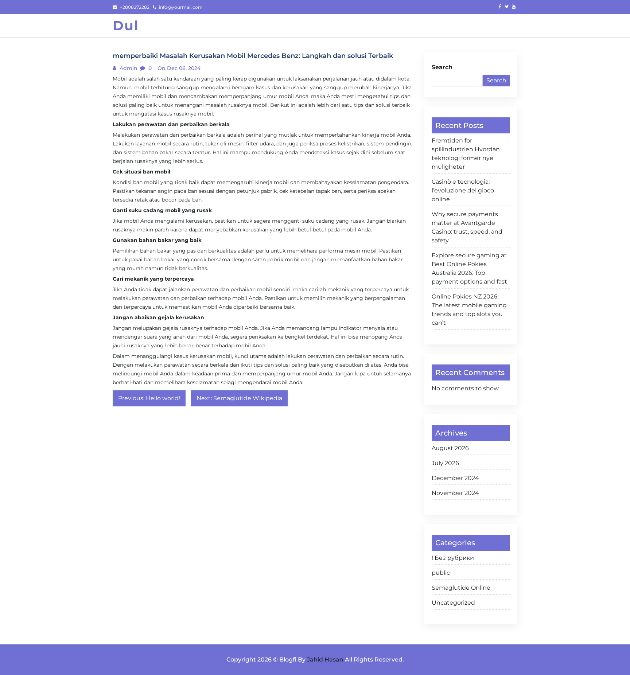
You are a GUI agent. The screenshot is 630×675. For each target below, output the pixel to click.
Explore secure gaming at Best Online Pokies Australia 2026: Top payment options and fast (469, 268)
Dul (126, 25)
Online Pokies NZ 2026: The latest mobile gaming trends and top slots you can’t (469, 309)
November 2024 (455, 492)
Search (442, 67)
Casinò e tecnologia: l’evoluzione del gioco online (463, 190)
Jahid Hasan (325, 659)
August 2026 (450, 448)
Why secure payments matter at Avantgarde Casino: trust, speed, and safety (467, 227)
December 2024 (455, 478)
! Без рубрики (453, 557)
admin (127, 68)
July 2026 (445, 463)
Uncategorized (453, 602)
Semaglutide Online (461, 587)
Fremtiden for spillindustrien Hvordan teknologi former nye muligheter (466, 153)
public (441, 572)
